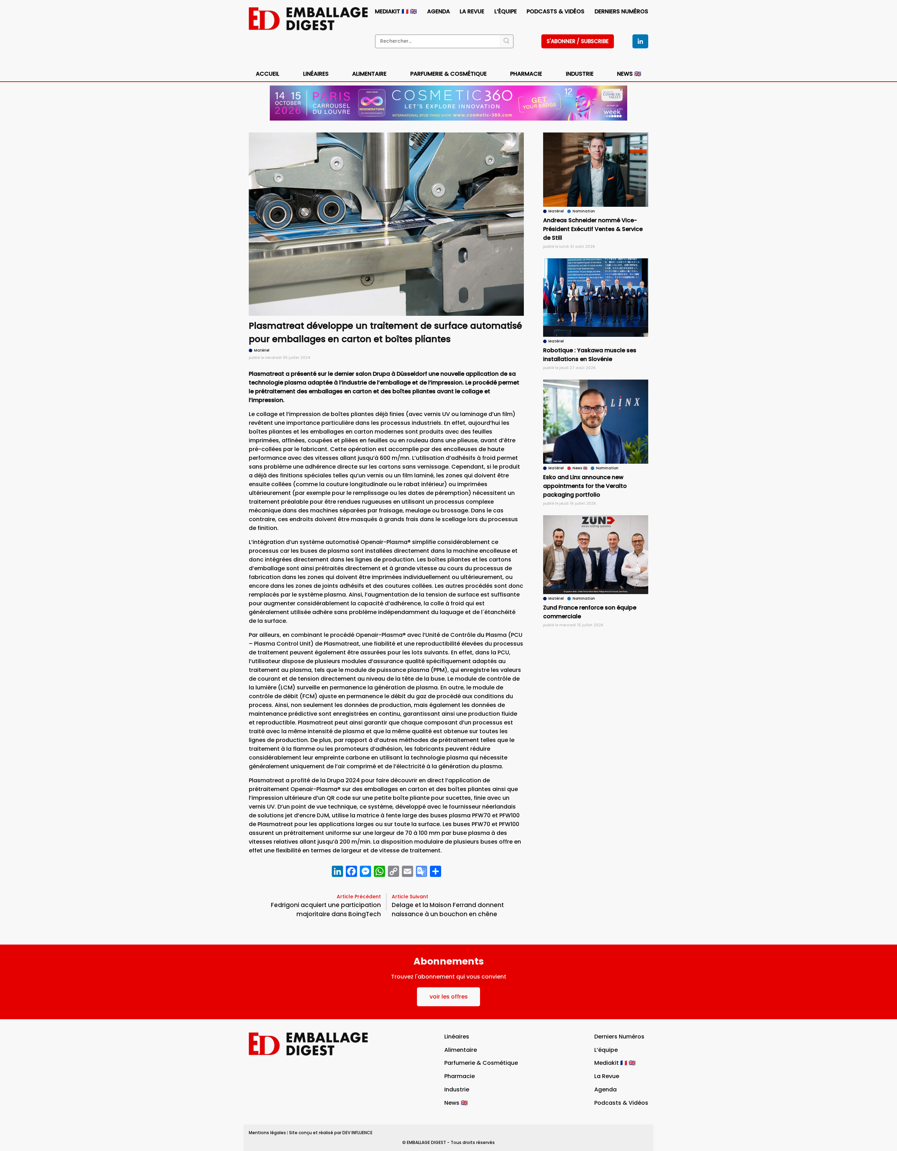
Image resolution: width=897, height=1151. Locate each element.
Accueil (267, 74)
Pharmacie (526, 74)
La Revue (472, 11)
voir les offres (449, 997)
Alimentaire (369, 74)
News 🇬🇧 (629, 74)
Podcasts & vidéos (555, 11)
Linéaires (316, 74)
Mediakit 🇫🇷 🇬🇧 (396, 11)
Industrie (456, 1089)
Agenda (438, 11)
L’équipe (505, 11)
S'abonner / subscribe (578, 41)
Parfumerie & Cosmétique (448, 74)
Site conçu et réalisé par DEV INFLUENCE (330, 1133)
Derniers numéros (621, 11)
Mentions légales (267, 1133)
